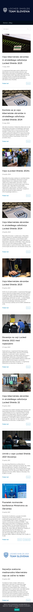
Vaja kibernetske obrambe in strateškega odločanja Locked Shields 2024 (15, 225)
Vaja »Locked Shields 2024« (16, 171)
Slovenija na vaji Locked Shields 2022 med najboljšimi (14, 340)
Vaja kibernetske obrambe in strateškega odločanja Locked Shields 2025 (15, 60)
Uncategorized (26, 539)
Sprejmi (17, 609)
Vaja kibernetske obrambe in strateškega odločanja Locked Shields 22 (15, 399)
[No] (31, 607)
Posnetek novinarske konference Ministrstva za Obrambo (15, 505)
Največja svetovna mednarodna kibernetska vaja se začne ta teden (14, 572)
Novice (28, 83)
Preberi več (5, 83)
